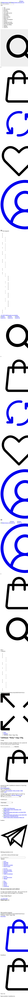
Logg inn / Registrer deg (16, 795)
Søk (20, 796)
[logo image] (13, 2)
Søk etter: (3, 796)
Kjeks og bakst (16, 790)
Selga (5, 792)
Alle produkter (9, 790)
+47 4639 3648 (4, 898)
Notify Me (17, 746)
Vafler (21, 790)
